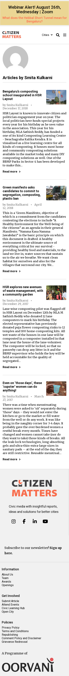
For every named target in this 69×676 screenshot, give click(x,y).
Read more (10, 171)
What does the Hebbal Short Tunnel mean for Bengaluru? (34, 19)
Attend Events (10, 604)
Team (5, 578)
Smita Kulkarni (17, 105)
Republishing (10, 634)
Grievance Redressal (14, 641)
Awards (6, 581)
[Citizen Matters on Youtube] (45, 521)
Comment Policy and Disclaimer (21, 638)
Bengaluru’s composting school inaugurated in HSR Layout (22, 95)
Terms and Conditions (15, 631)
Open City (8, 611)
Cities (46, 35)
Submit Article (10, 601)
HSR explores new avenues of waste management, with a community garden (23, 290)
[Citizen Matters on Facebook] (24, 521)
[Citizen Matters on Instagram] (13, 521)
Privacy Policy (10, 627)
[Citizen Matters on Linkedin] (34, 521)
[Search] (58, 35)
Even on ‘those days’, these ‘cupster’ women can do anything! (22, 386)
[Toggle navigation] (64, 35)
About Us (7, 574)
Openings (8, 585)
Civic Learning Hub (13, 608)
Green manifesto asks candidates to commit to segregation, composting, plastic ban (22, 192)
